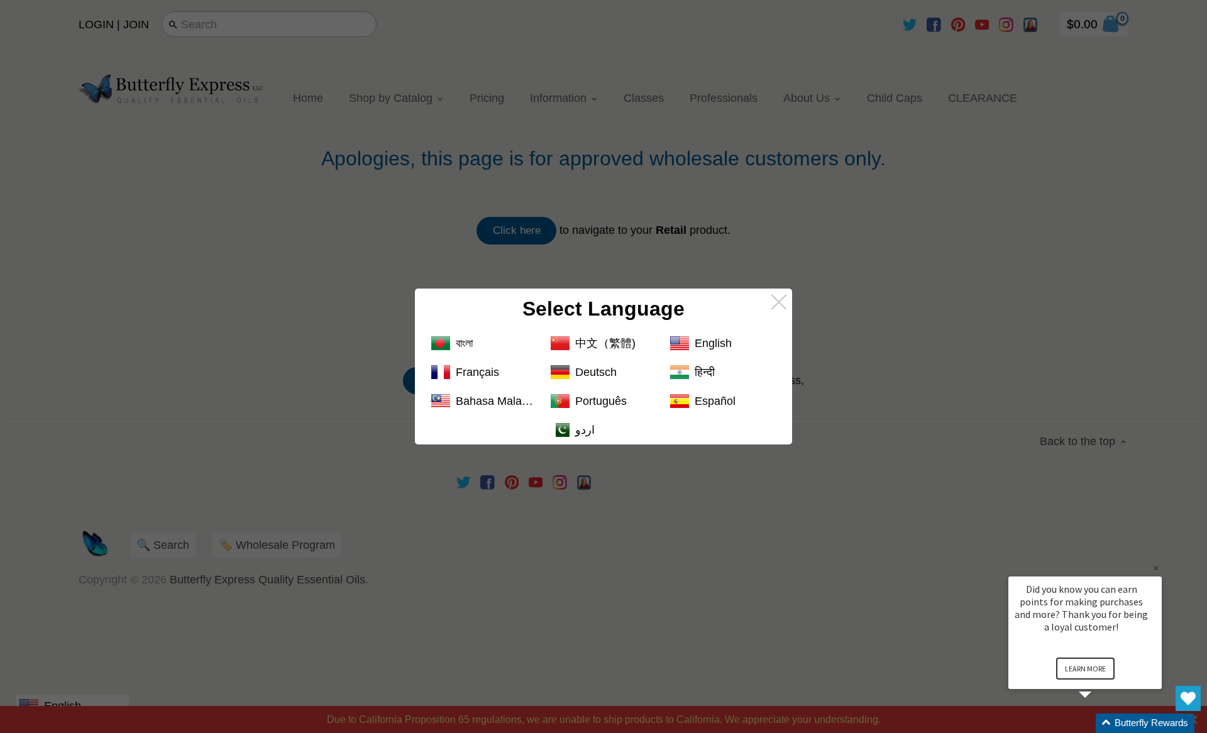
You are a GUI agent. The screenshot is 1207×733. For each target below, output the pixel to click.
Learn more (1085, 668)
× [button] (1156, 568)
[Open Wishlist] (1188, 698)
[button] (1100, 723)
